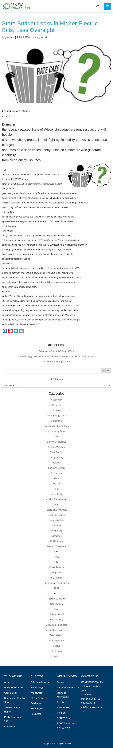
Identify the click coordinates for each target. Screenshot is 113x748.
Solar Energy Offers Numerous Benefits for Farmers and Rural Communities (56, 356)
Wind (56, 656)
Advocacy (56, 405)
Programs (56, 572)
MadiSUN (56, 525)
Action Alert (56, 400)
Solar (56, 609)
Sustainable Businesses (56, 630)
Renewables (56, 604)
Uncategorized (39, 37)
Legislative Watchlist (57, 510)
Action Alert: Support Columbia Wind (56, 351)
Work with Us (63, 707)
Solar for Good (56, 614)
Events (56, 463)
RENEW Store (64, 718)
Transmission (56, 635)
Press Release (56, 567)
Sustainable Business (56, 625)
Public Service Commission (56, 583)
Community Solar (56, 431)
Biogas (56, 410)
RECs (57, 593)
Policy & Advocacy (40, 682)
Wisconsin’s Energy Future (56, 362)
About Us (8, 682)
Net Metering (56, 541)
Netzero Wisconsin (56, 546)
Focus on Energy (56, 468)
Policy (56, 562)
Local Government (56, 515)
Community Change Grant (56, 426)
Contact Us (9, 726)
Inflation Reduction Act (57, 499)
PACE (56, 557)
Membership (56, 531)
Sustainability (56, 619)
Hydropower (37, 709)
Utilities (56, 646)
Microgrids (56, 536)
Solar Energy (37, 687)
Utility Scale (56, 651)
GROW (56, 478)
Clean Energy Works (56, 415)
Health (56, 483)
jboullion (9, 37)
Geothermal (56, 473)
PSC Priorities (57, 578)
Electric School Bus (56, 442)
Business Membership (68, 687)
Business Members (13, 687)
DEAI (56, 436)
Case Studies (11, 693)
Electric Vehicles (56, 447)
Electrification (56, 452)
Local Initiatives (56, 520)
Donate (60, 682)
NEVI (56, 551)
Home (57, 489)
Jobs (56, 504)
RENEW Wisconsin (56, 599)
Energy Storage (56, 457)
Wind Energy (37, 693)
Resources (36, 714)
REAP (56, 588)
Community (56, 421)
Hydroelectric (56, 494)
